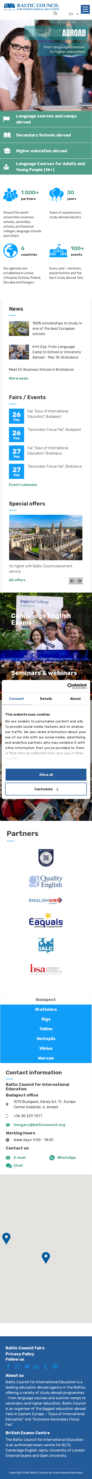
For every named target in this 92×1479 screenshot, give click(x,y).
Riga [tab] (46, 1019)
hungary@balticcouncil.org (39, 1125)
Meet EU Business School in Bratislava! (41, 369)
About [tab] (75, 698)
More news (18, 378)
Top (79, 1460)
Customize (43, 789)
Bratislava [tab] (46, 1009)
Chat (18, 1165)
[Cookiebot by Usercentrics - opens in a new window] (67, 686)
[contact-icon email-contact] (56, 1366)
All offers (17, 580)
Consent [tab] (16, 698)
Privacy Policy (20, 1354)
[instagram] (19, 1366)
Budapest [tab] (46, 999)
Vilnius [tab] (46, 1048)
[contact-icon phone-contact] (47, 1366)
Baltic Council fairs (25, 1348)
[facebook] (10, 1366)
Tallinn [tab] (45, 1028)
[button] (7, 65)
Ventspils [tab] (46, 1038)
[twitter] (28, 1366)
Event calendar (23, 485)
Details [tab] (46, 698)
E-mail (19, 1157)
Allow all (46, 775)
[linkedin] (38, 1366)
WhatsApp (66, 1157)
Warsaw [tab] (46, 1058)
